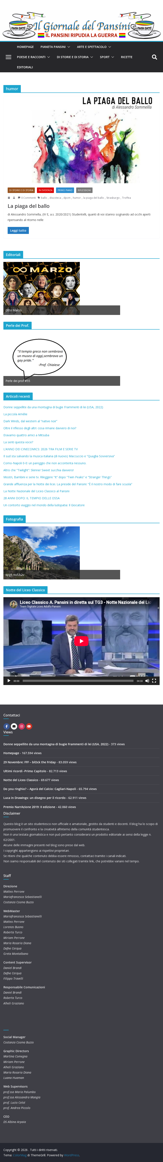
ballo (44, 198)
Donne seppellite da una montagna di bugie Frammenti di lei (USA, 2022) (53, 407)
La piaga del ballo (29, 205)
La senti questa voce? (18, 442)
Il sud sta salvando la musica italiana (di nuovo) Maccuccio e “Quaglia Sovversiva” (59, 456)
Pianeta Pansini (53, 47)
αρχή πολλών (15, 575)
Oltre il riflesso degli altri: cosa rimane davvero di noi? (39, 428)
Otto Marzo (14, 310)
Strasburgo (113, 198)
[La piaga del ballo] (81, 139)
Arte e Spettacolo (92, 47)
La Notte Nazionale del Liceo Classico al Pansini (36, 491)
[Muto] (147, 681)
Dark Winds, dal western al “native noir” (30, 421)
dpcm (66, 198)
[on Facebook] (6, 726)
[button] (68, 47)
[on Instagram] (21, 726)
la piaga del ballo (93, 198)
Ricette (126, 57)
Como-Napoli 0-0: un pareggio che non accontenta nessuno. (44, 463)
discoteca (55, 198)
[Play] (9, 681)
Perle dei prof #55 (18, 381)
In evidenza (45, 190)
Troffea (126, 198)
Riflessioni (84, 190)
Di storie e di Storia (73, 57)
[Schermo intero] (154, 681)
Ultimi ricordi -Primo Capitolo (24, 771)
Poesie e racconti (31, 57)
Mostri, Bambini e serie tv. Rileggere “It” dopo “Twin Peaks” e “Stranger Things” (57, 477)
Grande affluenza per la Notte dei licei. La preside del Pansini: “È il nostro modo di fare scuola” (67, 484)
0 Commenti (28, 198)
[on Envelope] (14, 726)
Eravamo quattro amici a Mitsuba (26, 435)
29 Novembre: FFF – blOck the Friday (29, 762)
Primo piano (65, 190)
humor (77, 198)
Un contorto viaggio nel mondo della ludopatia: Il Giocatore (44, 505)
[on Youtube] (29, 726)
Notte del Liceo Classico (20, 780)
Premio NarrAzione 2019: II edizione (29, 807)
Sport (105, 57)
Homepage (25, 47)
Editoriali (25, 67)
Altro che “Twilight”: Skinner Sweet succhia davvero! (38, 470)
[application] (81, 641)
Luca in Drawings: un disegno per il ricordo (34, 798)
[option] (61, 288)
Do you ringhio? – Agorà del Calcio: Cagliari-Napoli (39, 789)
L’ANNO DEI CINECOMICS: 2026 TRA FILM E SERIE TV (40, 449)
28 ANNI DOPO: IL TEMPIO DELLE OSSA (31, 498)
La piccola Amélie (15, 414)
